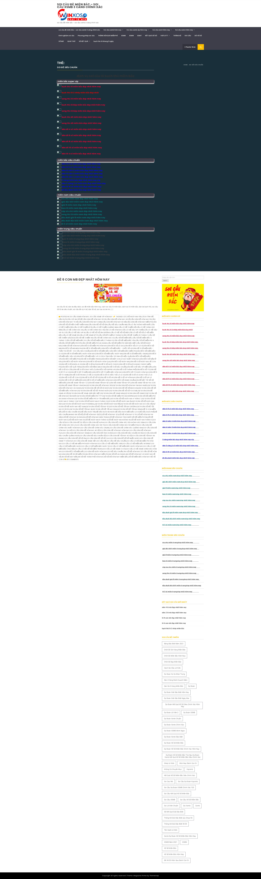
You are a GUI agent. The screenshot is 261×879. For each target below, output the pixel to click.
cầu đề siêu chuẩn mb (117, 324)
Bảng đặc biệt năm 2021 (174, 644)
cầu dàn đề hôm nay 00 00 (94, 319)
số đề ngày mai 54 (77, 420)
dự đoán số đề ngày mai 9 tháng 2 (91, 401)
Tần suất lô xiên (170, 830)
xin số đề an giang (117, 454)
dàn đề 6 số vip (107, 377)
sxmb (197, 806)
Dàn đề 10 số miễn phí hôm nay (94, 346)
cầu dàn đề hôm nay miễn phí (140, 322)
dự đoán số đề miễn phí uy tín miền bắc (92, 398)
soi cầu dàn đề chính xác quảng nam (126, 428)
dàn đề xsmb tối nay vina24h (73, 385)
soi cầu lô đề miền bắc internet (137, 443)
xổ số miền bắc (170, 848)
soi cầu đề (101, 441)
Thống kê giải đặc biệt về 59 (175, 824)
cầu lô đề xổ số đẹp (119, 332)
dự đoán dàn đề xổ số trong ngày (93, 391)
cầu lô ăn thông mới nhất (139, 324)
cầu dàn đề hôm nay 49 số (118, 319)
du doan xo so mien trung (174, 674)
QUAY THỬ (71, 41)
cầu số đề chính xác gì (103, 338)
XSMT (139, 36)
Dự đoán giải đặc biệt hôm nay (176, 692)
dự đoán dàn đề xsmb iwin (112, 393)
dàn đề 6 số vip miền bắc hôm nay (98, 380)
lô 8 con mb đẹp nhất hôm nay (174, 618)
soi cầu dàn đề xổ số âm (75, 438)
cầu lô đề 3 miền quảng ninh (105, 327)
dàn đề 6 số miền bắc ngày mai (109, 353)
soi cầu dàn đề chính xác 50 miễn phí (121, 425)
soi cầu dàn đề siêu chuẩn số (93, 435)
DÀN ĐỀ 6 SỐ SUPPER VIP (106, 369)
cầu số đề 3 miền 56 (84, 338)
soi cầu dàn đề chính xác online (95, 428)
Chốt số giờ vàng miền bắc (174, 650)
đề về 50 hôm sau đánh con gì (176, 860)
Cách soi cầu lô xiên (172, 668)
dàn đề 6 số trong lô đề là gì (82, 375)
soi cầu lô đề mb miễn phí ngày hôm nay (80, 443)
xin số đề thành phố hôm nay (91, 457)
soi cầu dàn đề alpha (94, 422)
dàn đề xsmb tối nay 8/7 (98, 383)
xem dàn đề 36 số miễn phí (73, 454)
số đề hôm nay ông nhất (120, 417)
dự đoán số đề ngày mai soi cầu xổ (136, 404)
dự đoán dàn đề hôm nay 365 (99, 385)
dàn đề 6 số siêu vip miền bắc (139, 367)
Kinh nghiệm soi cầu (66, 36)
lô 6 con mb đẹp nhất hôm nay (174, 623)
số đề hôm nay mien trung (97, 417)
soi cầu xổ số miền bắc (189, 800)
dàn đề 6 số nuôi (89, 364)
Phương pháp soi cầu (86, 36)
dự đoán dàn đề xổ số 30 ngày (95, 388)
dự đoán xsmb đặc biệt (173, 737)
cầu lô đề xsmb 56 (70, 335)
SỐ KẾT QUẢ (83, 41)
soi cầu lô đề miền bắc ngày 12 (95, 446)
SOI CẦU (188, 36)
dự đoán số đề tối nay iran (105, 409)
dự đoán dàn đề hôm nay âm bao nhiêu (130, 385)
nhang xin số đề (76, 414)
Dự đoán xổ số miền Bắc (173, 743)
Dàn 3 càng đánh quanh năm (175, 680)
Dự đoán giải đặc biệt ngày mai (176, 698)
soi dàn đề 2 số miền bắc (73, 451)
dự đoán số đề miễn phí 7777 (89, 396)
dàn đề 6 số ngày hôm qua (98, 361)
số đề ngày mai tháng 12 (142, 420)
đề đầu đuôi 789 (88, 412)
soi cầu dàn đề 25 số (75, 422)
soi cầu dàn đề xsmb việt (85, 441)
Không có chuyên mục (173, 769)
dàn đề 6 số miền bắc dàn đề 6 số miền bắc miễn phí (113, 351)
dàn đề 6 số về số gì (90, 377)
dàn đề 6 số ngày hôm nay (74, 361)
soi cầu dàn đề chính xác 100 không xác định (124, 422)
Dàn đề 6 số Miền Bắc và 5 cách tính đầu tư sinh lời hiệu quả (104, 356)
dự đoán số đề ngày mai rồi (107, 404)
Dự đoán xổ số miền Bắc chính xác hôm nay (181, 749)
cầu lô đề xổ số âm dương (98, 332)
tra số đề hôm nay (131, 451)
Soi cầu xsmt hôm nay (161, 30)
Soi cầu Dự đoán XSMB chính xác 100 (179, 787)
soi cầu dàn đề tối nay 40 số (119, 435)
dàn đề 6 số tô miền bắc (81, 372)
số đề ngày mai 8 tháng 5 (96, 420)
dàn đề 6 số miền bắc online (135, 353)
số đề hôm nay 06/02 (92, 414)
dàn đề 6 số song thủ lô (84, 369)
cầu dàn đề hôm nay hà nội (115, 322)
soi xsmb (187, 806)
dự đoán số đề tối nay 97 (97, 406)
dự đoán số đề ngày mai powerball (79, 404)
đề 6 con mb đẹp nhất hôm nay (83, 279)
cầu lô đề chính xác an (72, 330)
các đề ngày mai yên (132, 316)
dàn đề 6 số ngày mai (120, 361)
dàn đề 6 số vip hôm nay (124, 377)
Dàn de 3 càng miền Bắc (173, 686)
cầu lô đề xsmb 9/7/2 (88, 335)
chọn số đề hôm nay (71, 346)
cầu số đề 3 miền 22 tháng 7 (135, 335)
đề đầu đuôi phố (146, 412)
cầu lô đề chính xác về (94, 330)
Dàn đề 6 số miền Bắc (91, 348)
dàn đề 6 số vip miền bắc (72, 380)
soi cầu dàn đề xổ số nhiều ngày (124, 438)
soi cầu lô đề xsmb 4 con (114, 449)
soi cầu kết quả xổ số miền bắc (176, 794)
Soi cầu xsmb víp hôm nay (137, 30)
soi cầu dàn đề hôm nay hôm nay (114, 430)
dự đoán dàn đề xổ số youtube (123, 391)
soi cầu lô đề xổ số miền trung (89, 449)
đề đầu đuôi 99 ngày (105, 412)
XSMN (131, 36)
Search (165, 280)
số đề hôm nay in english (74, 417)
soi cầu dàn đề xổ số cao (98, 438)
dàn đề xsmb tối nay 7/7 (77, 383)
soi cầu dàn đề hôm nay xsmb (76, 433)
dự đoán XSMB (189, 712)
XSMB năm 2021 (170, 842)
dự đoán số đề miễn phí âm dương (118, 396)
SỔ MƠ (61, 41)
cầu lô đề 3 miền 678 (83, 327)
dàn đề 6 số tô (143, 369)
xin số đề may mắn (69, 457)
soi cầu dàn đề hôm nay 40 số (86, 430)
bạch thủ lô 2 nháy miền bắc (173, 628)
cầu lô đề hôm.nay (113, 330)
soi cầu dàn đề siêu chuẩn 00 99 (128, 433)
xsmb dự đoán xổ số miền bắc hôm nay (180, 836)
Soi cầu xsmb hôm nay (112, 30)
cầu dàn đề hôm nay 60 (141, 319)
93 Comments (73, 459)
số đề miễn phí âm (140, 417)
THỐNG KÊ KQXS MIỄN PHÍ (108, 36)
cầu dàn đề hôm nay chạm (90, 322)
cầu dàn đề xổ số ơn (97, 324)
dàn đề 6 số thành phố (126, 369)
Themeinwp (154, 876)
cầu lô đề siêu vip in (76, 332)
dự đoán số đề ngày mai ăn (119, 401)
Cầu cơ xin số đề (75, 319)
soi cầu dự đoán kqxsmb (188, 781)
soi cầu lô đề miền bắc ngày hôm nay (126, 446)
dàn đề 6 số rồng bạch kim (94, 367)
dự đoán (191, 686)
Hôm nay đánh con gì (188, 763)
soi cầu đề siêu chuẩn (116, 441)
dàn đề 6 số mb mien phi (71, 348)
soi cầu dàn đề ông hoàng (101, 433)
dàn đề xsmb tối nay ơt (120, 383)
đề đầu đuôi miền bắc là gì (127, 412)
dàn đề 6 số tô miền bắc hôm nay (107, 372)
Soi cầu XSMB (169, 800)
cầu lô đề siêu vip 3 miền (133, 330)
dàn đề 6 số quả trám (71, 367)
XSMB (123, 36)
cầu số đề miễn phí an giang (94, 343)
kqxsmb (190, 769)
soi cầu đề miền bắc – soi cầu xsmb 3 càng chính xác (80, 5)
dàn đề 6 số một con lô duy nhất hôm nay (120, 359)
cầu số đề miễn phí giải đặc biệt (121, 343)
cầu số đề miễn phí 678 (71, 343)
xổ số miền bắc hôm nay (174, 854)
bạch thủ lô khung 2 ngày (103, 41)
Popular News (190, 47)
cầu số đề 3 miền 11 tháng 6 (111, 335)
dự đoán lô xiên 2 (171, 712)
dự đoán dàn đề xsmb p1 (135, 393)
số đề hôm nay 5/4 (110, 414)
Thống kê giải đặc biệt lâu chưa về (178, 818)
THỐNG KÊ (177, 36)
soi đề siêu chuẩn (115, 451)
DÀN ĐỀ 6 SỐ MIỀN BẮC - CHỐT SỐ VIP (117, 348)
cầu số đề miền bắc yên (124, 340)
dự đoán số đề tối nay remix (130, 409)
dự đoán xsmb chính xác (174, 725)
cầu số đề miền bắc (123, 338)
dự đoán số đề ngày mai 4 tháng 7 (125, 398)
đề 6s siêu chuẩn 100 (71, 412)
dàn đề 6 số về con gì (71, 377)
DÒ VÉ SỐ (198, 36)
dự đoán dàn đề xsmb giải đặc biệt (84, 393)
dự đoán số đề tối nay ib (81, 409)
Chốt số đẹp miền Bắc (172, 662)
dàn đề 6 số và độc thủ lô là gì (110, 375)
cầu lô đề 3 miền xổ (127, 327)
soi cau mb (168, 781)
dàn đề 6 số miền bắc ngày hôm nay (79, 353)
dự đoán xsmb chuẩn (172, 719)
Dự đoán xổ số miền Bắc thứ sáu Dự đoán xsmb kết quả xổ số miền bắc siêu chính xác (182, 756)
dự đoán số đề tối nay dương (123, 406)
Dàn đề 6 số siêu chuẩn (116, 367)
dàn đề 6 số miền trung (90, 359)
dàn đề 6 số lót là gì (133, 346)
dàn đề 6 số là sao (115, 346)
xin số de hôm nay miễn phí (96, 454)
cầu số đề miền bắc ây (76, 340)
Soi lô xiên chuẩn (171, 806)
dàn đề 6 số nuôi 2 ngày (108, 364)
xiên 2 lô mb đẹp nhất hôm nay (174, 613)
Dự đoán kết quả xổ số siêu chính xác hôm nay (182, 705)
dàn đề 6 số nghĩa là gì (71, 364)
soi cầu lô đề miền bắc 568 (110, 443)
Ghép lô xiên (169, 763)
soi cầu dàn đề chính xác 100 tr (90, 425)
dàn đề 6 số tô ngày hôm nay (136, 372)
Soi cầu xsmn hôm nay (184, 30)
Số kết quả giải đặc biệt (173, 812)
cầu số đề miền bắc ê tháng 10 (100, 340)
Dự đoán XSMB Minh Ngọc (174, 731)
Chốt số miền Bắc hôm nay (174, 656)
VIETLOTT (164, 36)
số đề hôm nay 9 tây (128, 414)
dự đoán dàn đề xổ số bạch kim (124, 388)
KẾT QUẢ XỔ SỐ (151, 36)
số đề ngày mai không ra (119, 420)
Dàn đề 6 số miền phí (71, 359)
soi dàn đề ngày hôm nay (96, 451)
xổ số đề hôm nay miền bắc (116, 457)
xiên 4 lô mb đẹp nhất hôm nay (174, 607)
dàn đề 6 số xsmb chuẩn (124, 380)
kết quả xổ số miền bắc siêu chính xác (179, 775)
